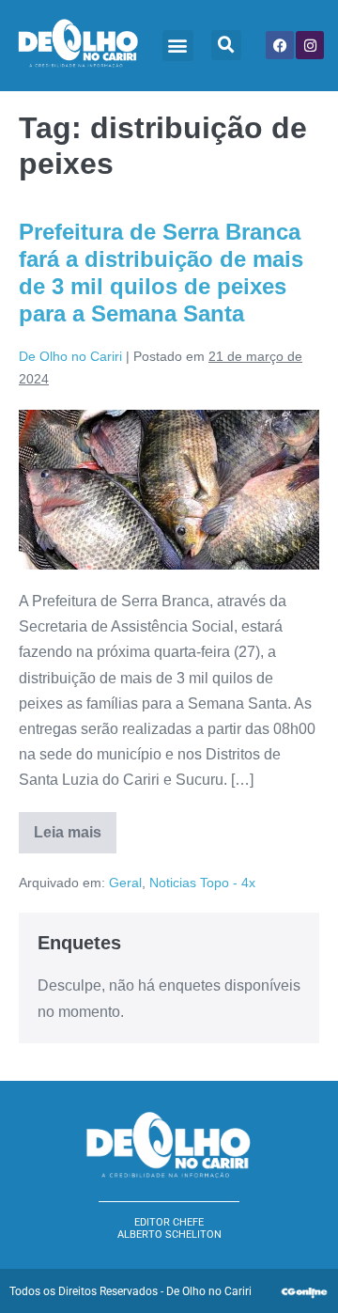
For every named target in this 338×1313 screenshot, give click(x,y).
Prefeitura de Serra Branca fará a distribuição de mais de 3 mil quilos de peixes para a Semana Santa (161, 272)
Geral (125, 882)
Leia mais (75, 826)
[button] (177, 45)
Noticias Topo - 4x (202, 882)
